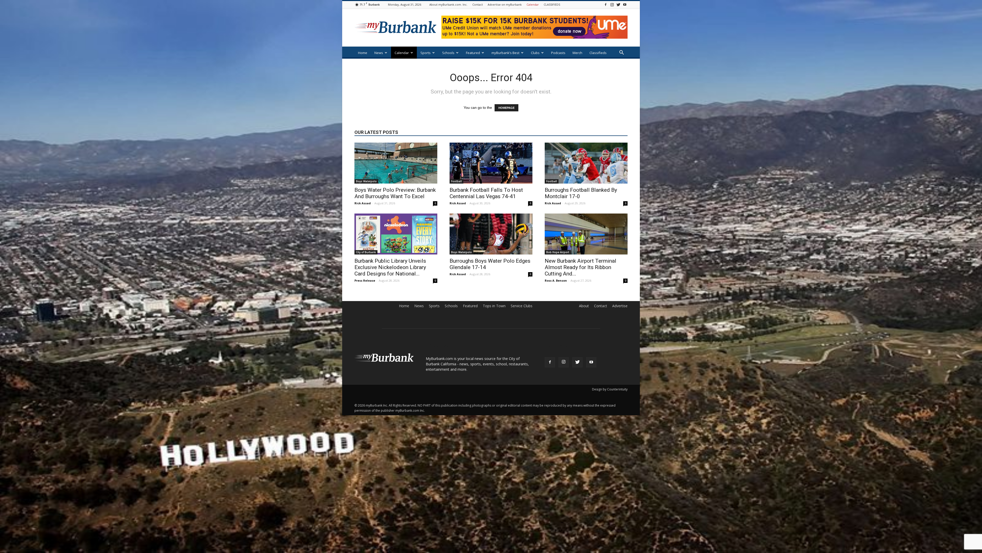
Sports (425, 52)
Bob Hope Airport (557, 252)
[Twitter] (618, 4)
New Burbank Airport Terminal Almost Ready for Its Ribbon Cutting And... (580, 267)
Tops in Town (494, 306)
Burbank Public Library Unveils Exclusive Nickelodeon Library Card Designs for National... (390, 267)
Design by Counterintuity (610, 389)
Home (362, 52)
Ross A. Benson (556, 280)
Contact (477, 4)
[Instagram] (612, 4)
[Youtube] (625, 4)
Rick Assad (362, 203)
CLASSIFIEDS (552, 4)
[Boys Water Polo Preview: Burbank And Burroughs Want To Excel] (395, 163)
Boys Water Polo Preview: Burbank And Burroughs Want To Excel (395, 193)
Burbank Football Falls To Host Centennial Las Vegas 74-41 (486, 193)
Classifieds (598, 52)
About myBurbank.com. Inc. (448, 4)
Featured (473, 52)
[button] (621, 53)
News (378, 52)
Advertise (620, 306)
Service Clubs (521, 306)
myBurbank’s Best (505, 52)
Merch (577, 52)
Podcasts (558, 52)
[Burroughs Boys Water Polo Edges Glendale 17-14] (491, 234)
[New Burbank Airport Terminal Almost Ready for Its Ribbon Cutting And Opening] (586, 234)
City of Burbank (366, 252)
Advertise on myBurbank (505, 4)
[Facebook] (605, 4)
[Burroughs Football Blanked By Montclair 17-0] (586, 163)
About (584, 306)
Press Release (364, 280)
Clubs (535, 52)
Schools (448, 52)
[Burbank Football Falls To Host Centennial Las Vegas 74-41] (491, 163)
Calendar (533, 4)
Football (456, 181)
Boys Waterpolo (366, 181)
